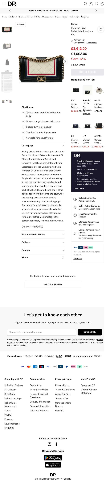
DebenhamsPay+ (13, 398)
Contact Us (35, 385)
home (4, 17)
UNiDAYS (9, 428)
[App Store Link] (53, 461)
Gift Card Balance (39, 410)
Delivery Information (40, 401)
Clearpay (9, 419)
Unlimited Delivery (13, 385)
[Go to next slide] (65, 61)
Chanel (74, 24)
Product (59, 410)
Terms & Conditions (65, 389)
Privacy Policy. (20, 345)
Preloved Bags (61, 17)
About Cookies (62, 394)
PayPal (7, 415)
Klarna (7, 410)
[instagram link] (49, 444)
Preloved (13, 17)
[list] (41, 61)
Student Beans (12, 423)
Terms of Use (61, 398)
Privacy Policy (62, 385)
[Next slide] (96, 10)
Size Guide (9, 394)
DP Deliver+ (10, 389)
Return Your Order (39, 389)
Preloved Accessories (44, 17)
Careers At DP (88, 385)
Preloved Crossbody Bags (79, 17)
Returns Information (40, 406)
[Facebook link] (56, 444)
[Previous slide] (10, 10)
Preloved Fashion (26, 17)
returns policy (87, 238)
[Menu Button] (4, 3)
